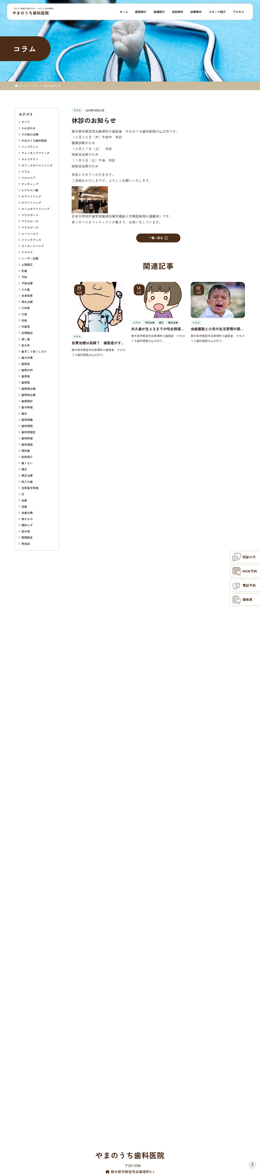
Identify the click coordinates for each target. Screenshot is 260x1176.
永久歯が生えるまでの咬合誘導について (157, 329)
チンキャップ (29, 184)
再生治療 (27, 301)
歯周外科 (27, 370)
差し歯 (25, 339)
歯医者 (25, 363)
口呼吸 (25, 308)
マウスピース (29, 221)
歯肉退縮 (27, 444)
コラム (35, 86)
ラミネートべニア (32, 246)
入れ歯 (25, 289)
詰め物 (25, 531)
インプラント (29, 146)
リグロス (27, 252)
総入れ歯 (27, 481)
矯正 (24, 469)
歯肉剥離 (27, 419)
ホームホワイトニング (35, 208)
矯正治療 (27, 475)
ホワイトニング (31, 196)
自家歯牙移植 (29, 487)
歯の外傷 (27, 357)
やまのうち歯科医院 (30, 13)
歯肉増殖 (27, 425)
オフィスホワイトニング (37, 165)
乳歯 (24, 270)
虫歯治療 (27, 512)
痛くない (27, 463)
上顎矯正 (27, 264)
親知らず (27, 525)
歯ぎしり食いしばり (34, 351)
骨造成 (25, 543)
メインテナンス (31, 239)
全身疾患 (27, 295)
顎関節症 (27, 537)
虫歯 (24, 500)
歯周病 (25, 376)
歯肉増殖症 (28, 432)
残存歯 (25, 450)
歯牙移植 (27, 407)
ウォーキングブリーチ (35, 153)
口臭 (24, 314)
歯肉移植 (27, 438)
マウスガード (29, 215)
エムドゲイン (29, 159)
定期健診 (27, 332)
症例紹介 (27, 456)
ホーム (23, 86)
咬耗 (24, 320)
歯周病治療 (28, 388)
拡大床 (25, 345)
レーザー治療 (29, 258)
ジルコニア (28, 177)
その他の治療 (29, 134)
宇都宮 (25, 326)
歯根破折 (27, 401)
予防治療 (27, 283)
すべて (25, 122)
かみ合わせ (28, 128)
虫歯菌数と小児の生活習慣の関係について (217, 329)
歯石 (24, 413)
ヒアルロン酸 (29, 190)
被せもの (27, 519)
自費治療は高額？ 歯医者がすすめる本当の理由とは (98, 343)
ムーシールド (29, 233)
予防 (24, 277)
